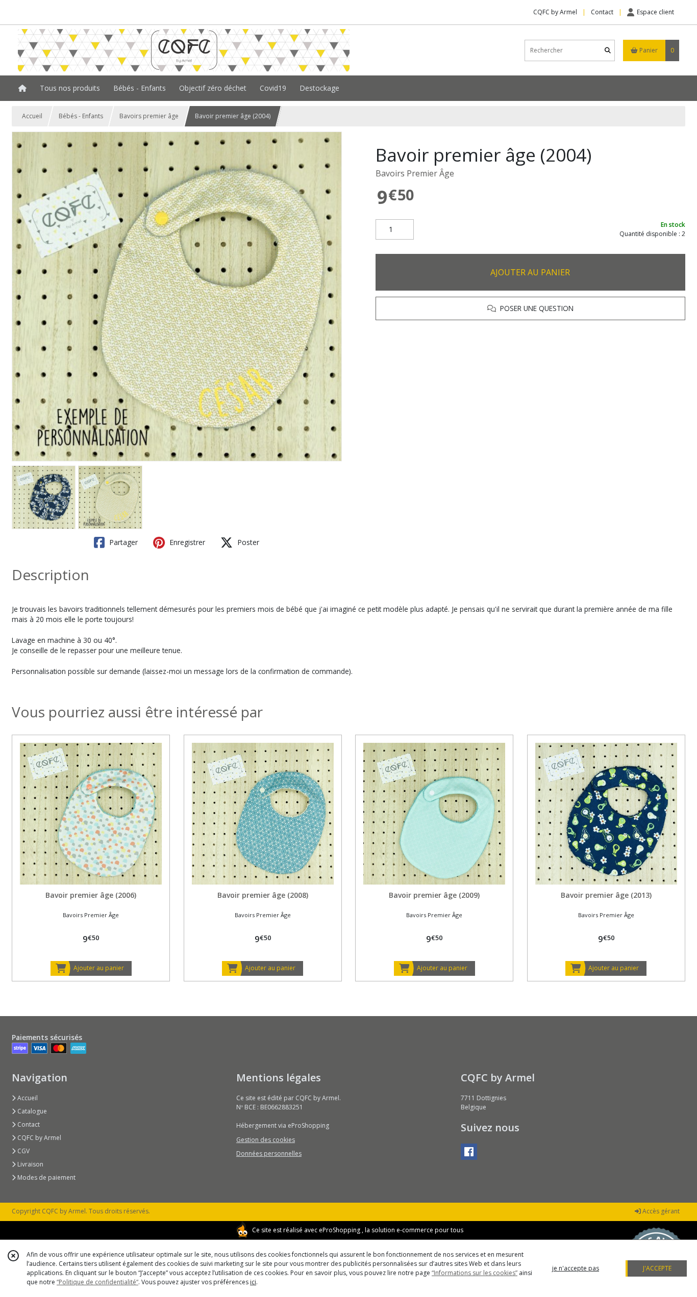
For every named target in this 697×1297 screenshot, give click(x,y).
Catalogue (31, 1111)
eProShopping (339, 1230)
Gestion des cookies (265, 1139)
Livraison (29, 1164)
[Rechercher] (607, 50)
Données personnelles (269, 1153)
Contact (602, 12)
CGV (23, 1151)
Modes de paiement (46, 1177)
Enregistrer (186, 542)
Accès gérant (660, 1211)
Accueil (32, 116)
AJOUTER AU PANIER (530, 272)
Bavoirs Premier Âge (415, 173)
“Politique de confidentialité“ (97, 1282)
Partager (122, 542)
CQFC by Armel (38, 1137)
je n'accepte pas (575, 1268)
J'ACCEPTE (657, 1268)
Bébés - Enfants (81, 116)
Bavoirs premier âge (149, 116)
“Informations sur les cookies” (474, 1272)
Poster (247, 542)
